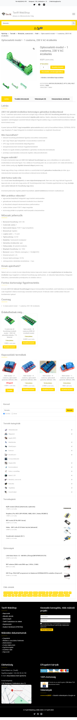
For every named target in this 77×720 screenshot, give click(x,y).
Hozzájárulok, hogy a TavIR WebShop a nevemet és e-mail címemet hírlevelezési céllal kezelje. (55, 625)
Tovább (9, 390)
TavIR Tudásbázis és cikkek (12, 621)
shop (19, 595)
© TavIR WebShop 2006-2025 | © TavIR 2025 (38, 710)
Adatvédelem (7, 643)
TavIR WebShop (21, 12)
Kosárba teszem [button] (9, 347)
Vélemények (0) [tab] (40, 99)
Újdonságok (7, 619)
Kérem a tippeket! (47, 629)
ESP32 (16, 592)
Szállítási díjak (7, 650)
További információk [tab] (22, 99)
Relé (72, 83)
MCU (50, 592)
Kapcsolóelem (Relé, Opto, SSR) (60, 83)
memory (55, 592)
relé (13, 595)
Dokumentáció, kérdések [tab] (61, 99)
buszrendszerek (8, 592)
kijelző (26, 592)
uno (50, 595)
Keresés (69, 410)
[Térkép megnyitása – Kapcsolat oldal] (19, 694)
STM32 (24, 595)
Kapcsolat (6, 613)
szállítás (30, 595)
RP (16, 595)
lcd (47, 592)
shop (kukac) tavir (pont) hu (16, 676)
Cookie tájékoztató (9, 645)
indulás (21, 592)
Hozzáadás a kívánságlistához (52, 72)
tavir (40, 595)
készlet (35, 592)
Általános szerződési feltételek (13, 640)
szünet (35, 595)
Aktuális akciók (8, 616)
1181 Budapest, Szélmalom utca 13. (13, 683)
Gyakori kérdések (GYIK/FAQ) (13, 627)
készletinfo (42, 592)
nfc (70, 592)
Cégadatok (6, 638)
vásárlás (54, 595)
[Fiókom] (35, 28)
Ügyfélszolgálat (8, 647)
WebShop (61, 595)
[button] (33, 49)
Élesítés (67, 595)
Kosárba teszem (57, 67)
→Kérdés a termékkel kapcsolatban (51, 78)
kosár (30, 592)
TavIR (47, 85)
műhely (66, 592)
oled (9, 595)
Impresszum (7, 624)
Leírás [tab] (6, 99)
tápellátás (45, 595)
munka (61, 592)
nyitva (5, 595)
